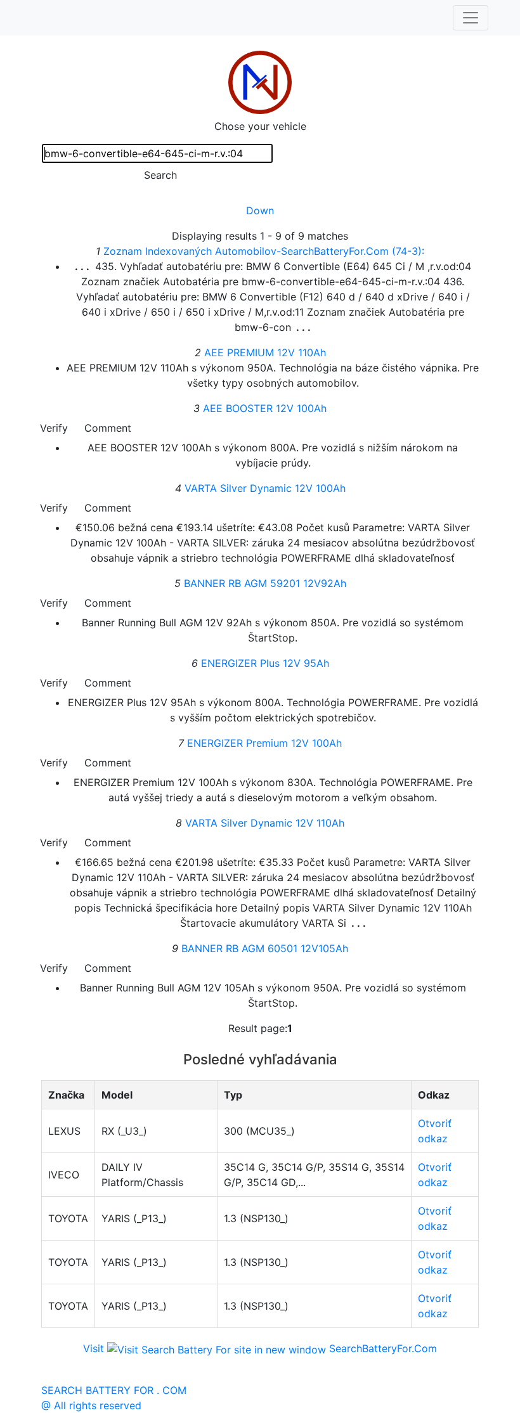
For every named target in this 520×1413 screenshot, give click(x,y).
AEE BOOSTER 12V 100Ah (265, 408)
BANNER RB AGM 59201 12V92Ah (265, 583)
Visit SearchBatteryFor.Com (260, 1348)
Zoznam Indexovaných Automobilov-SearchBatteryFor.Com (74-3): (263, 251)
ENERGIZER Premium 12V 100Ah (264, 743)
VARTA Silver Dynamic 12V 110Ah (264, 822)
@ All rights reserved (91, 1405)
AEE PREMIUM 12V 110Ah (265, 352)
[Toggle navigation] (470, 17)
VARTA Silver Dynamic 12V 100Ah (265, 488)
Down (260, 210)
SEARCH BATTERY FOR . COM (113, 1390)
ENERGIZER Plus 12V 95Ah (265, 663)
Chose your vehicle (260, 126)
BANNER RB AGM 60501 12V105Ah (264, 948)
